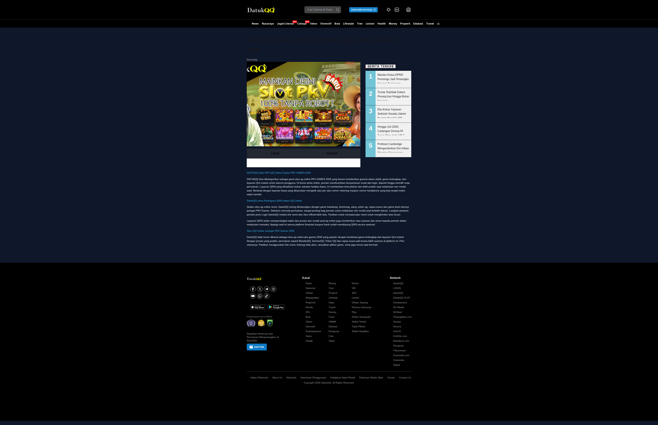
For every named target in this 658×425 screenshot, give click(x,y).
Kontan (397, 321)
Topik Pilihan (358, 326)
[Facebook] (253, 289)
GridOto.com (400, 336)
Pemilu (309, 307)
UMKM (332, 321)
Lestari (370, 25)
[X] (260, 289)
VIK (354, 288)
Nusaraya (268, 23)
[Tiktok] (266, 296)
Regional (310, 302)
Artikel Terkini (359, 321)
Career (391, 377)
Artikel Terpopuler (361, 316)
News (255, 23)
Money (393, 23)
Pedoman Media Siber (371, 377)
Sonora (397, 326)
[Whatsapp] (260, 296)
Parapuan (334, 331)
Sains (309, 336)
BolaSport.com (401, 340)
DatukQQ (252, 59)
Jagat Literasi (285, 23)
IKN (308, 312)
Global (309, 293)
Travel (430, 23)
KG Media (398, 307)
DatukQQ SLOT (401, 297)
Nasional (310, 288)
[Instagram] (273, 289)
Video (332, 340)
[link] (397, 10)
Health (381, 23)
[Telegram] (266, 289)
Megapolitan (312, 297)
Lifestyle (348, 23)
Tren (360, 23)
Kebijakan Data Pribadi (342, 377)
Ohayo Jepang (360, 302)
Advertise (291, 377)
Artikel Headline (360, 331)
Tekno (313, 23)
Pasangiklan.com (402, 316)
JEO (354, 293)
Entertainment (313, 331)
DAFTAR (332, 153)
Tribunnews (399, 350)
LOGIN (275, 153)
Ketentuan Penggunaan (313, 377)
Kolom (355, 283)
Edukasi (418, 23)
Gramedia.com (401, 355)
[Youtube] (253, 296)
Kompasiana (400, 302)
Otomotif (325, 23)
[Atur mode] (388, 10)
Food (331, 316)
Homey (332, 312)
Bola (337, 23)
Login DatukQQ (270, 214)
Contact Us (405, 377)
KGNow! (397, 312)
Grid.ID (397, 331)
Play (354, 312)
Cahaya (302, 23)
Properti (405, 23)
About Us (277, 377)
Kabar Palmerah (259, 377)
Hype (331, 302)
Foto (331, 336)
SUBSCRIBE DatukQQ (361, 10)
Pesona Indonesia (361, 307)
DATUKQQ (252, 179)
